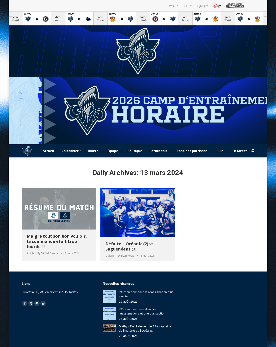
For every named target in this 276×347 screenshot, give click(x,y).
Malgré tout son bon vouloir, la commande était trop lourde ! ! (57, 241)
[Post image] (109, 296)
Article (30, 253)
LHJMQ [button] (201, 5)
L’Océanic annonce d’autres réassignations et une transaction (142, 311)
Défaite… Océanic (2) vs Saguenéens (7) (129, 246)
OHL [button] (185, 5)
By (48, 253)
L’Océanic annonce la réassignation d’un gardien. (146, 294)
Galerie (110, 255)
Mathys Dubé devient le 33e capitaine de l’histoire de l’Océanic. (145, 328)
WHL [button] (172, 5)
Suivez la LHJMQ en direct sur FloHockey (50, 292)
